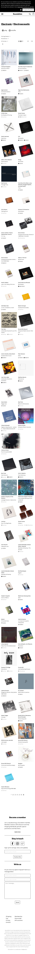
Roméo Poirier (21, 715)
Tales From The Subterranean (8, 645)
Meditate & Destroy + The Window (24, 548)
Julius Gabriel (4, 644)
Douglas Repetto (27, 184)
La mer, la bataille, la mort (7, 307)
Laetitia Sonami (5, 690)
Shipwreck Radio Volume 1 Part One (25, 331)
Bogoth (20, 572)
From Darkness (22, 475)
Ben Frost (3, 473)
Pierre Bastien (8, 159)
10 (23, 794)
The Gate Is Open (22, 115)
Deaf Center (4, 183)
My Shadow (21, 284)
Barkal (2, 619)
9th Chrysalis (21, 765)
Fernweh (3, 717)
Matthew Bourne (22, 377)
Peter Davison (21, 353)
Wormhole (20, 161)
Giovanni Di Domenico (23, 209)
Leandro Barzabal (22, 544)
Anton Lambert (5, 232)
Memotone (28, 715)
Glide (19, 355)
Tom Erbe (20, 183)
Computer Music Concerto (24, 427)
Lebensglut (4, 742)
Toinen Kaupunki (22, 718)
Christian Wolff (22, 186)
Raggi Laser (4, 403)
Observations (4, 161)
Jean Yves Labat (5, 377)
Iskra (19, 91)
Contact (8, 922)
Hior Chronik (4, 544)
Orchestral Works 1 (5, 91)
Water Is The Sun (22, 257)
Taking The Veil (5, 546)
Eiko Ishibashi (21, 644)
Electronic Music (5, 68)
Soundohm (17, 14)
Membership (18, 916)
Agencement (4, 90)
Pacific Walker (4, 282)
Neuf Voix (20, 402)
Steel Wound (4, 475)
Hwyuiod (24, 546)
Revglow (20, 763)
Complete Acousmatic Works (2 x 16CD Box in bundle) (26, 235)
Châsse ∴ (20, 523)
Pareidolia (20, 645)
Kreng (19, 159)
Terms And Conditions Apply (8, 765)
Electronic (6, 24)
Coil (19, 136)
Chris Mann (26, 183)
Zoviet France (21, 113)
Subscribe (17, 857)
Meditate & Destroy (6, 574)
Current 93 (20, 667)
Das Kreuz (3, 138)
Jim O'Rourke (29, 644)
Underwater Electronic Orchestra (6, 379)
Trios (19, 188)
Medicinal (20, 595)
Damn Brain (4, 402)
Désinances (21, 379)
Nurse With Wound (22, 329)
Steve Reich (12, 353)
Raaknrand (21, 496)
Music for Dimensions (23, 403)
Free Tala (3, 329)
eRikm (2, 159)
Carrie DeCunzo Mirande (24, 282)
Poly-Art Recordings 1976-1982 (8, 788)
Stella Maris (21, 211)
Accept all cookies (28, 10)
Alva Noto (20, 66)
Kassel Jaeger (4, 715)
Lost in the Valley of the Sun (8, 284)
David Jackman (5, 136)
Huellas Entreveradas (23, 307)
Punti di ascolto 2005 (6, 452)
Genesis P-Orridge (5, 667)
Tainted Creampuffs (23, 742)
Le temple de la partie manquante (23, 621)
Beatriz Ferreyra (22, 305)
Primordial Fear (5, 621)
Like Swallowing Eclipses (24, 669)
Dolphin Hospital (5, 496)
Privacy (8, 920)
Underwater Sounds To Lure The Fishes (9, 331)
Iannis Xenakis (5, 353)
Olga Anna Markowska (23, 90)
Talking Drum (4, 211)
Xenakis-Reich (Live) (6, 355)
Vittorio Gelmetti (5, 425)
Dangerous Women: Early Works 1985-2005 (9, 693)
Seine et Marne (5, 597)
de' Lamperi (21, 690)
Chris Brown (4, 209)
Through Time (4, 184)
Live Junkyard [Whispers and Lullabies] (25, 499)
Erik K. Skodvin (22, 473)
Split (19, 597)
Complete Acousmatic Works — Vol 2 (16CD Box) (8, 260)
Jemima (3, 521)
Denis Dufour (21, 232)
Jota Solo (10, 740)
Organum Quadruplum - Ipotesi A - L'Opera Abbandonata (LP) (9, 427)
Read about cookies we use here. (26, 7)
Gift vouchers (19, 920)
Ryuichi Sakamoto (27, 66)
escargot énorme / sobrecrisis (8, 500)
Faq (7, 918)
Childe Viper (4, 113)
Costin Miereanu (5, 786)
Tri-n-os (3, 236)
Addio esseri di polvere (23, 692)
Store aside (18, 918)
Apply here (17, 832)
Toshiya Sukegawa (5, 66)
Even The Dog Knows (6, 523)
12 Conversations (22, 68)
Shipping (8, 916)
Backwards (20, 138)
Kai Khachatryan (22, 571)
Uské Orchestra (22, 619)
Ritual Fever (21, 259)
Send (17, 902)
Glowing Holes (27, 595)
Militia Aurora (4, 740)
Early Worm (4, 669)
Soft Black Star (5, 305)
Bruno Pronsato (22, 717)
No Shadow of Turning (6, 115)
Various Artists (21, 425)
